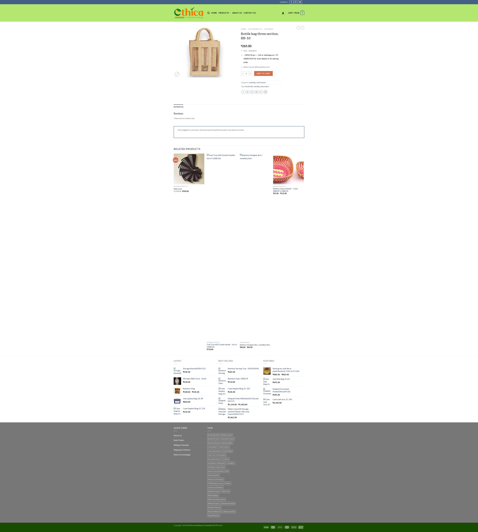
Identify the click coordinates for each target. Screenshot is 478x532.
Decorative (221, 455)
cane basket (212, 447)
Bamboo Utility (227, 443)
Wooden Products (214, 507)
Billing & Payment (181, 445)
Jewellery (231, 463)
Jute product (264, 86)
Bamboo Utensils (214, 443)
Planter (227, 483)
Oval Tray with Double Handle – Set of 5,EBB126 (222, 346)
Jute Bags (268, 29)
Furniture (225, 459)
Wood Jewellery (229, 512)
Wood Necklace (213, 516)
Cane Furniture (224, 447)
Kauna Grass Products (215, 471)
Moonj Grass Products (215, 479)
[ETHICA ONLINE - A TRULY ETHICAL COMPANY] (189, 13)
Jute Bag (257, 86)
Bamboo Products (228, 439)
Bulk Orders (179, 440)
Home (214, 13)
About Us (178, 435)
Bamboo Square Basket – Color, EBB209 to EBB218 (285, 190)
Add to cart (263, 73)
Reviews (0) (178, 107)
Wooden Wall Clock (215, 512)
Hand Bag (211, 463)
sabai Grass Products (215, 487)
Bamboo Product (214, 439)
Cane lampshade (214, 451)
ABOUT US (237, 13)
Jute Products (255, 29)
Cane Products (227, 451)
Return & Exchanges (182, 454)
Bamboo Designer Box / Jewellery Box (255, 345)
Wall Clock (178, 189)
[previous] (174, 254)
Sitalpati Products (214, 491)
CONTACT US (250, 13)
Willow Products (213, 504)
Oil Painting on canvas (215, 483)
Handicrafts (249, 86)
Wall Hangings (213, 495)
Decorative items (214, 459)
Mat (227, 471)
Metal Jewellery (213, 475)
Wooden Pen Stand (228, 504)
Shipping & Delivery (182, 450)
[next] (303, 254)
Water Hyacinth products (216, 499)
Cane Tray (211, 455)
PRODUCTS (224, 13)
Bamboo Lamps (226, 435)
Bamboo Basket (213, 435)
